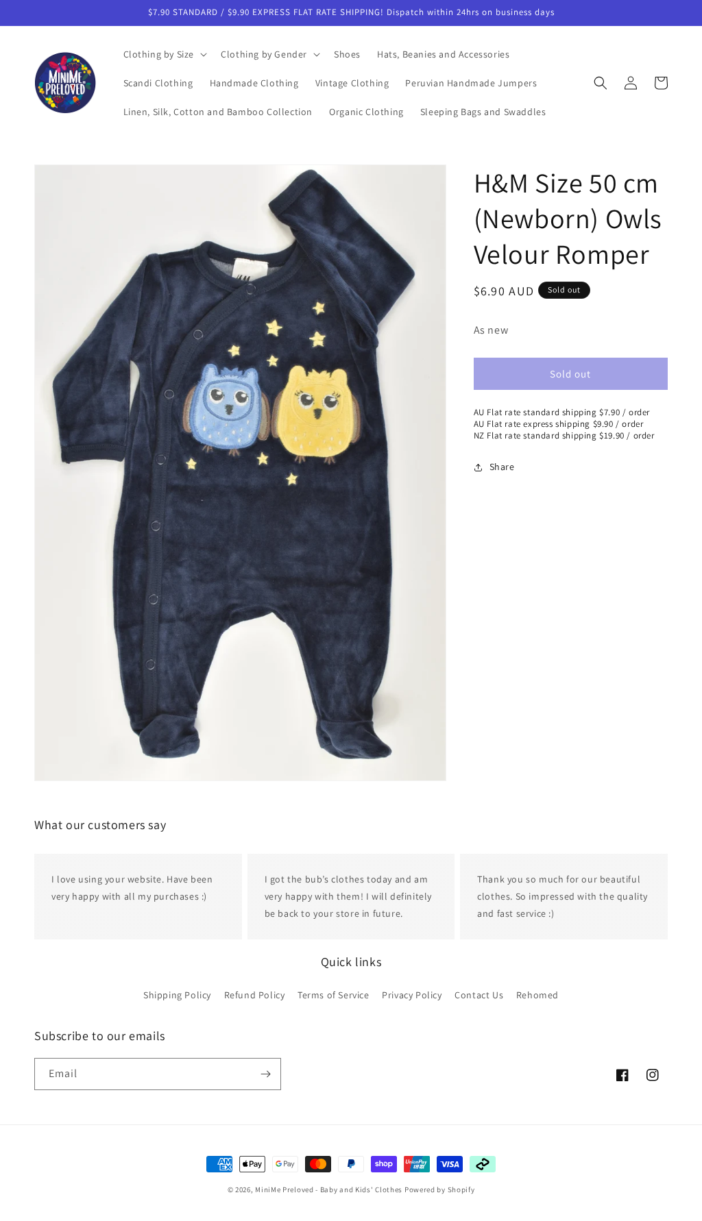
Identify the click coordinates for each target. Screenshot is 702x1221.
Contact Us (479, 995)
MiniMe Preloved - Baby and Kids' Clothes (328, 1189)
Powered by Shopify (439, 1189)
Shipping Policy (177, 995)
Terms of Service (334, 995)
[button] (164, 54)
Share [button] (502, 466)
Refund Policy (254, 995)
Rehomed (537, 995)
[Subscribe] (265, 1074)
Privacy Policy (411, 995)
